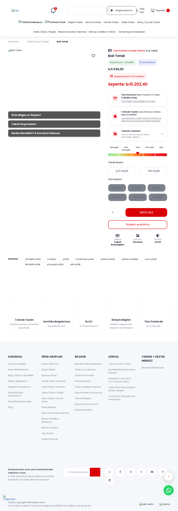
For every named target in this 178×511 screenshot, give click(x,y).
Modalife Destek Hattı (153, 367)
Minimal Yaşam (50, 427)
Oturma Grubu (49, 375)
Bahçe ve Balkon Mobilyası (50, 420)
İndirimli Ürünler (50, 439)
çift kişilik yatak (33, 259)
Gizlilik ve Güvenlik (84, 375)
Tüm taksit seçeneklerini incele (138, 101)
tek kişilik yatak (32, 264)
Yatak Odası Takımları (53, 386)
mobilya (51, 259)
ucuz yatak (151, 259)
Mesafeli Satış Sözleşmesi (88, 363)
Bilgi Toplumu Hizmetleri (20, 375)
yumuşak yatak (55, 264)
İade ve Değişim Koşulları (88, 386)
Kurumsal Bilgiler (17, 363)
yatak (66, 259)
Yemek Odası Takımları (54, 381)
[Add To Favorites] (93, 55)
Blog (10, 407)
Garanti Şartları (83, 381)
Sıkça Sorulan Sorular (86, 404)
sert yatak (75, 264)
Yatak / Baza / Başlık (52, 392)
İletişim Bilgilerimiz (17, 381)
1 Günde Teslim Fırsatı (119, 363)
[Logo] (15, 10)
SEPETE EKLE (146, 212)
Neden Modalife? (84, 409)
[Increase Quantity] (120, 210)
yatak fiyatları (107, 259)
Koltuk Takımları (50, 363)
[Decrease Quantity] (120, 214)
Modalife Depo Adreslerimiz (15, 394)
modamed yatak (84, 259)
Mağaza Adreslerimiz (19, 386)
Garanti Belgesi (83, 398)
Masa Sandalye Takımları (55, 412)
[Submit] (95, 472)
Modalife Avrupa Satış (19, 401)
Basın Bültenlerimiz (18, 369)
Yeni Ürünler (48, 433)
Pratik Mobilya (49, 407)
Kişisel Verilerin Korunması (88, 392)
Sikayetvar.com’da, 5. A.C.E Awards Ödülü (119, 380)
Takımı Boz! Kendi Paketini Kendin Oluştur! (121, 389)
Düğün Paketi (48, 369)
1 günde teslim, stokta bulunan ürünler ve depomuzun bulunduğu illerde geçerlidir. (141, 119)
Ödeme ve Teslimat (85, 369)
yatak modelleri (130, 259)
